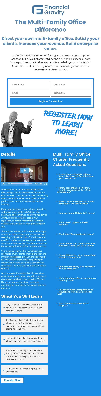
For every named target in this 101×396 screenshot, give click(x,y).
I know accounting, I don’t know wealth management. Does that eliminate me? (74, 189)
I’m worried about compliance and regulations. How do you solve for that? (75, 291)
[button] (76, 176)
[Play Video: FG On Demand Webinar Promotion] (24, 170)
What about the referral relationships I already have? (77, 279)
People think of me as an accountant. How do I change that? (77, 256)
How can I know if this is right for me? (77, 213)
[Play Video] (3, 184)
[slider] (22, 184)
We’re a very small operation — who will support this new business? (76, 202)
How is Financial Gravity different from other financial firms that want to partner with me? (75, 176)
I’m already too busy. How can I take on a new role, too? (77, 267)
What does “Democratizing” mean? (76, 234)
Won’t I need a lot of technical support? (74, 304)
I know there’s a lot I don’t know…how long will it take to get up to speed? (77, 244)
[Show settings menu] (41, 184)
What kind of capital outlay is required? (73, 223)
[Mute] (36, 184)
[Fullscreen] (45, 184)
